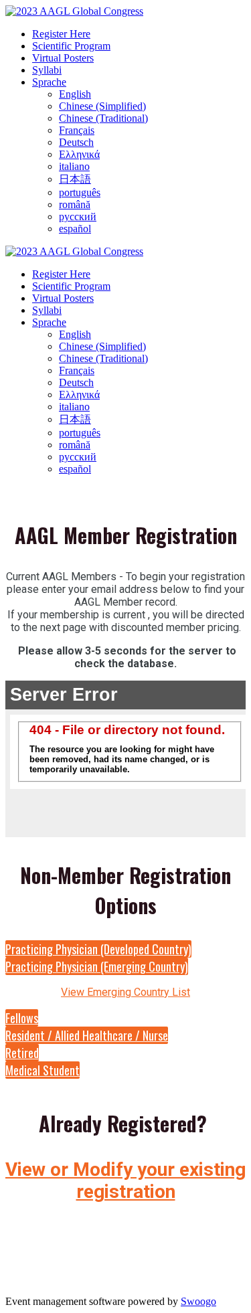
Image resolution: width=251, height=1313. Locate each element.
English (75, 94)
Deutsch (76, 142)
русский (77, 216)
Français (76, 130)
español (75, 228)
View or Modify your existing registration (125, 1180)
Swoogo (198, 1301)
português (79, 192)
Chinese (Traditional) (103, 118)
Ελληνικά (79, 154)
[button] (98, 949)
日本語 (75, 179)
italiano (74, 166)
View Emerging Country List (125, 992)
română (74, 204)
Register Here (61, 33)
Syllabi (47, 70)
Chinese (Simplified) (102, 106)
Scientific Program (71, 46)
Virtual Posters (63, 58)
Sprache (49, 82)
